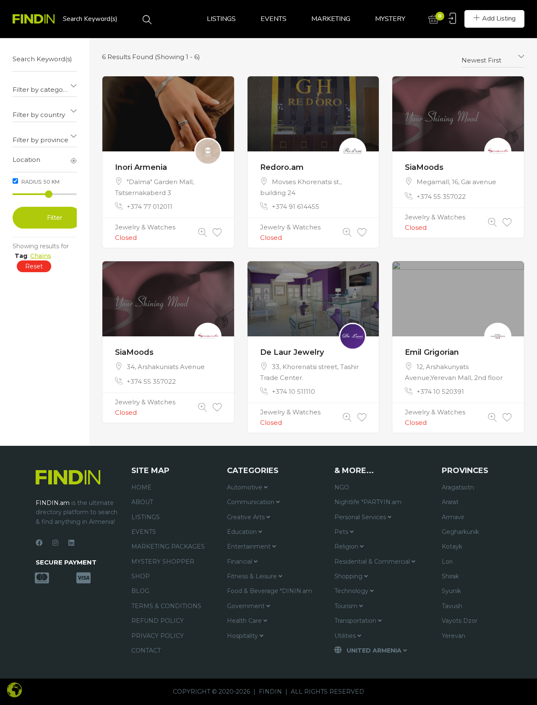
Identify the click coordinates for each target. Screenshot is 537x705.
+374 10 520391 (440, 391)
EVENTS (274, 18)
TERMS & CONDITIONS (166, 606)
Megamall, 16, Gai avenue (456, 182)
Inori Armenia (141, 167)
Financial (240, 561)
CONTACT (146, 650)
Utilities (345, 636)
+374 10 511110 (293, 391)
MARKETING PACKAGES (168, 546)
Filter (54, 217)
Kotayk (452, 546)
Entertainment (249, 546)
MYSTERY (390, 18)
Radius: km (40, 182)
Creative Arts (246, 517)
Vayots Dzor (459, 620)
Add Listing (499, 18)
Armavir (453, 517)
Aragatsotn (458, 487)
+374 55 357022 (441, 196)
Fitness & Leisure (253, 576)
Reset (34, 266)
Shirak (450, 576)
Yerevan (453, 636)
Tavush (452, 606)
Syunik (451, 591)
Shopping (349, 576)
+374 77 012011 (149, 207)
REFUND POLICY (157, 620)
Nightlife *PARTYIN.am (367, 502)
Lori (447, 561)
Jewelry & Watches (145, 227)
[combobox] (45, 86)
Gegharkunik (460, 532)
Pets (342, 532)
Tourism (346, 606)
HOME (141, 487)
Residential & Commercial (373, 561)
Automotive (245, 487)
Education (242, 532)
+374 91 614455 (295, 207)
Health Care (245, 620)
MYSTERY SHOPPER (162, 561)
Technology (352, 591)
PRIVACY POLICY (157, 636)
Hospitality (243, 636)
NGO (341, 487)
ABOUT (142, 502)
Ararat (450, 502)
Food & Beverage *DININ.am (269, 591)
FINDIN (270, 691)
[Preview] (202, 232)
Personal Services (361, 517)
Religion (347, 546)
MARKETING (330, 18)
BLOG (140, 591)
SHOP (140, 576)
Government (246, 606)
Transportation (356, 620)
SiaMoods (424, 167)
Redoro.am (282, 167)
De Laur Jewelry (292, 352)
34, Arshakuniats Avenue (166, 367)
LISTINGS (221, 18)
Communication (251, 502)
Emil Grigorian (432, 352)
